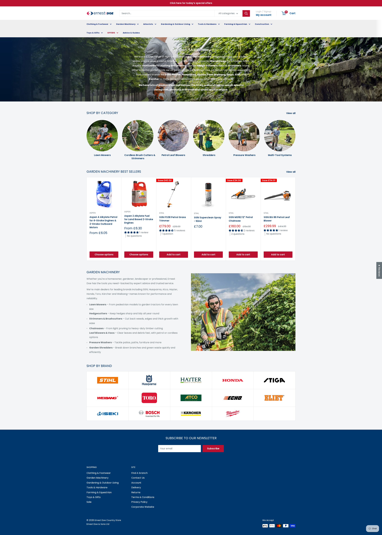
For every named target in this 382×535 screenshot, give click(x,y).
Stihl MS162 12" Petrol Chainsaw (241, 219)
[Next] (295, 137)
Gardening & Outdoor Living (175, 24)
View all (291, 113)
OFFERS (111, 32)
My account (263, 15)
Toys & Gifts (93, 32)
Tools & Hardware (207, 24)
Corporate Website (142, 507)
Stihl (161, 213)
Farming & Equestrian (235, 24)
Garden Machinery (125, 24)
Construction (262, 24)
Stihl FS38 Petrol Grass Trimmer (172, 219)
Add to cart (173, 254)
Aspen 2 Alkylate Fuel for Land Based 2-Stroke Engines (138, 219)
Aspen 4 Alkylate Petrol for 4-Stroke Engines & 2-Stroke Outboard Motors (103, 222)
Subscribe (213, 448)
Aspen (93, 212)
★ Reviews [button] (379, 270)
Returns (135, 492)
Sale (89, 502)
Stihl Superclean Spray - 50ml (207, 219)
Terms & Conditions (142, 497)
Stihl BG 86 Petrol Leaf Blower (277, 219)
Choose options (104, 254)
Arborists (148, 24)
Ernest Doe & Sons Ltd (98, 524)
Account (136, 482)
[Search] (246, 13)
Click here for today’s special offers (191, 3)
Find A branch (139, 473)
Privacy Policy (139, 502)
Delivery (136, 487)
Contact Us (138, 477)
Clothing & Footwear (97, 24)
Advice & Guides (131, 32)
